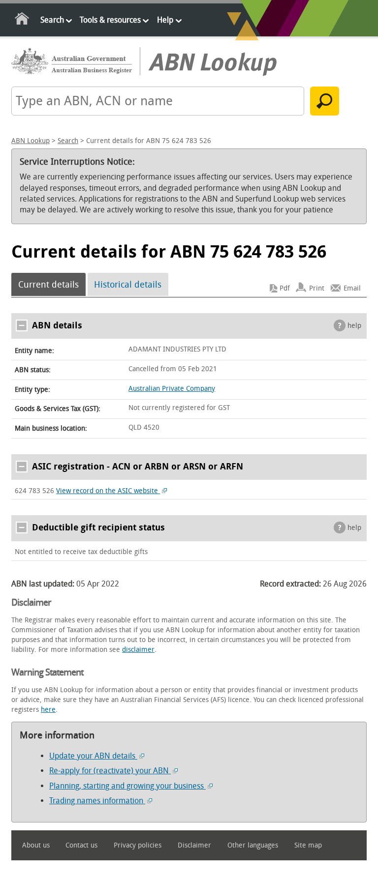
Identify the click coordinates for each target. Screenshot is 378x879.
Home (22, 20)
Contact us (81, 845)
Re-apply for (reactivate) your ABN (110, 770)
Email (352, 288)
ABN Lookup (30, 141)
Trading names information (97, 800)
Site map (308, 845)
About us (36, 845)
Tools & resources (110, 20)
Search (52, 20)
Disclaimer (194, 845)
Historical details (127, 284)
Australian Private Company (171, 388)
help (354, 326)
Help (165, 20)
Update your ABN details (93, 756)
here (48, 709)
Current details (48, 284)
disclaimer (138, 649)
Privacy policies (137, 845)
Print (316, 288)
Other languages (252, 845)
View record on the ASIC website (108, 491)
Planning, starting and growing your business (127, 786)
